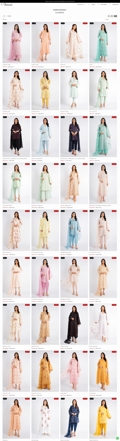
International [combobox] (80, 4)
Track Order (104, 4)
